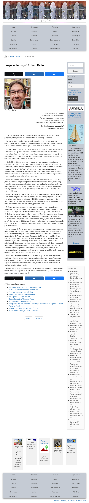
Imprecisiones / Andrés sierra (20, 301)
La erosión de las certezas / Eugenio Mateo (76, 327)
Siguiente (39, 318)
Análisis (75, 48)
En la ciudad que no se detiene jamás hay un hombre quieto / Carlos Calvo (76, 287)
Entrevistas (75, 40)
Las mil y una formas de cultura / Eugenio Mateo (76, 414)
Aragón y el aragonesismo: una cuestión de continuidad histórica (75, 318)
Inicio (13, 27)
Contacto (56, 501)
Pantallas (55, 27)
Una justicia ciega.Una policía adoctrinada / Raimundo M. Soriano (76, 368)
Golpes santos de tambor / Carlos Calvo (23, 290)
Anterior (29, 318)
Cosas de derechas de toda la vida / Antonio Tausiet (76, 358)
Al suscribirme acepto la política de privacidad (74, 92)
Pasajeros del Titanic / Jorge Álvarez (75, 303)
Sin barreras (13, 48)
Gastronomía (34, 40)
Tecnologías (76, 35)
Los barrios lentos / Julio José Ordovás (76, 297)
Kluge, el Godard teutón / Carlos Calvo (76, 389)
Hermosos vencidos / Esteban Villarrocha (76, 335)
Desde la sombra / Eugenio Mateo (21, 299)
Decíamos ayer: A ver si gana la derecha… (76, 383)
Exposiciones (76, 27)
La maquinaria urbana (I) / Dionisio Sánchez (25, 287)
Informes (55, 35)
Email (70, 82)
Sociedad (34, 31)
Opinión (13, 35)
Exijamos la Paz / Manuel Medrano (22, 294)
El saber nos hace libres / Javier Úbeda (23, 308)
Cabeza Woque (44, 442)
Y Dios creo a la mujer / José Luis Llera (23, 310)
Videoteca (76, 44)
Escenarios (75, 31)
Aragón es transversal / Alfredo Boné (75, 423)
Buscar (75, 71)
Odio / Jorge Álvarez (75, 408)
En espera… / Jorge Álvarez (19, 296)
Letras (34, 44)
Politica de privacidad (78, 501)
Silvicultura (34, 35)
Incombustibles (55, 48)
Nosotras (55, 44)
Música (55, 31)
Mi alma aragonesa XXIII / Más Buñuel (76, 343)
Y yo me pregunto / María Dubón (21, 292)
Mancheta (34, 48)
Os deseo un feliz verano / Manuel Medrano (76, 351)
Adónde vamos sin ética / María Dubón (76, 310)
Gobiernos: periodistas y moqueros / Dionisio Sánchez (76, 275)
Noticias (13, 31)
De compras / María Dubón (75, 402)
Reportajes (13, 44)
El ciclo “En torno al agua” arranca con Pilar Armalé (75, 115)
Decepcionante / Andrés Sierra (76, 376)
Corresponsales (55, 40)
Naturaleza (34, 27)
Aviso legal (65, 501)
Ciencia (13, 40)
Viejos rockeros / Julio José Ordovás (76, 396)
